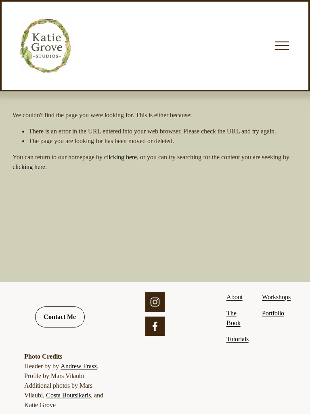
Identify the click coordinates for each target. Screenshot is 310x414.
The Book (233, 318)
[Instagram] (155, 302)
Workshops (276, 297)
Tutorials (237, 339)
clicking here (120, 157)
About (234, 297)
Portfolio (273, 313)
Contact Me (60, 316)
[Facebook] (155, 326)
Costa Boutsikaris (68, 395)
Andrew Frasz (79, 366)
